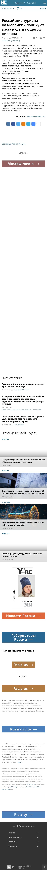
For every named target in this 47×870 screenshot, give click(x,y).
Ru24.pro (38, 787)
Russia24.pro (6, 789)
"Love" (28, 787)
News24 (32, 787)
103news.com (31, 784)
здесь (20, 762)
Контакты (13, 846)
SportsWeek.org (12, 787)
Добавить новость (25, 826)
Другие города (15, 837)
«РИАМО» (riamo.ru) (11, 40)
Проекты (12, 842)
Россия (12, 833)
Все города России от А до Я (14, 144)
